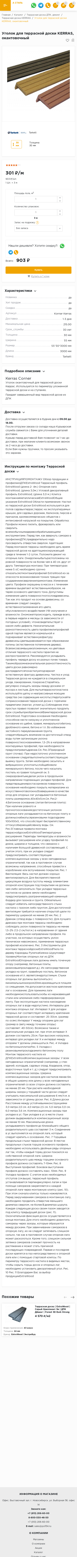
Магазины (38, 1540)
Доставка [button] (13, 412)
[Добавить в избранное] (67, 40)
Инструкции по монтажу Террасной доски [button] (35, 469)
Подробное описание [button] (23, 371)
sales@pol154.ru (42, 1526)
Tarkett (67, 357)
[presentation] (65, 1297)
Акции (38, 1548)
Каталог (38, 1552)
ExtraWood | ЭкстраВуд (23, 1334)
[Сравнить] (73, 40)
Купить (38, 270)
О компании (38, 1544)
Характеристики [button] (18, 290)
